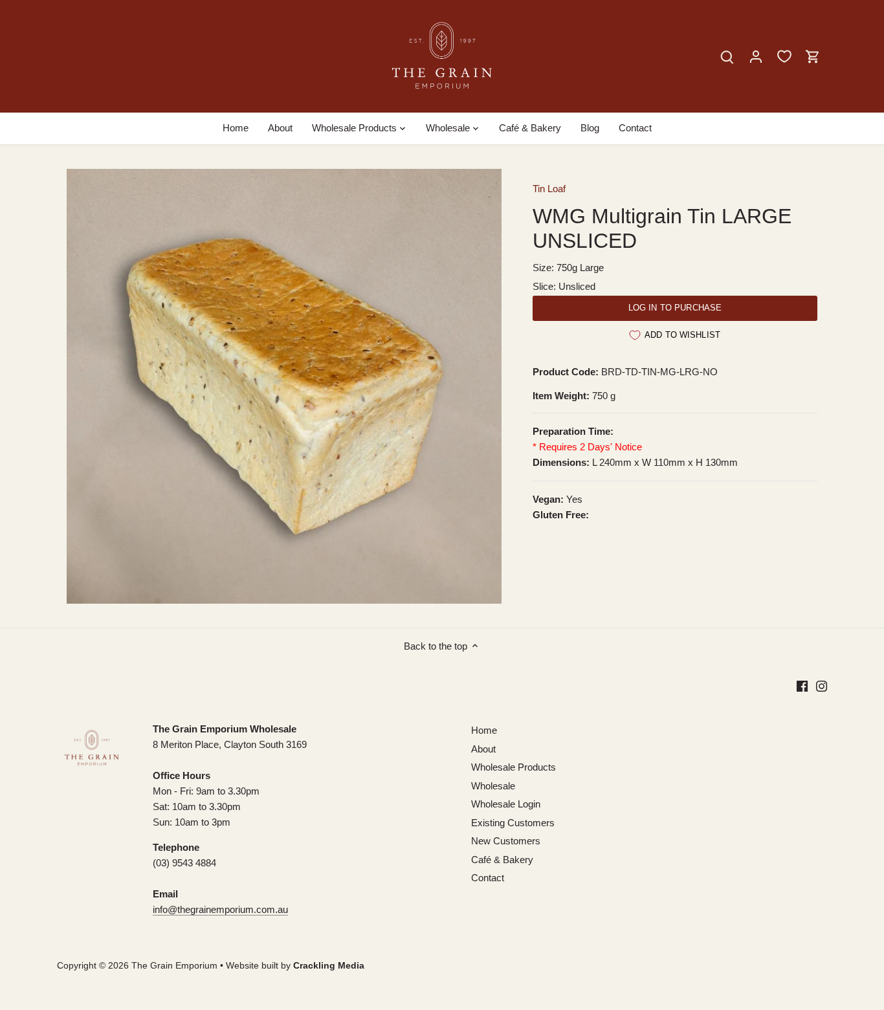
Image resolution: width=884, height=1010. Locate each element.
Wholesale (493, 785)
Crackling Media (328, 966)
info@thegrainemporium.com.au (220, 909)
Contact (487, 877)
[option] (284, 386)
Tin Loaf (549, 188)
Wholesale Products (513, 767)
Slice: (544, 286)
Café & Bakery (502, 859)
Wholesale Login (505, 803)
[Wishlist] (784, 56)
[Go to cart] (813, 56)
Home (484, 730)
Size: (543, 267)
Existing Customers (513, 822)
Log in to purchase (675, 308)
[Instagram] (821, 685)
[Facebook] (802, 685)
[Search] (727, 56)
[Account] (756, 56)
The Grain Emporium (174, 966)
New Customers (505, 840)
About (483, 748)
